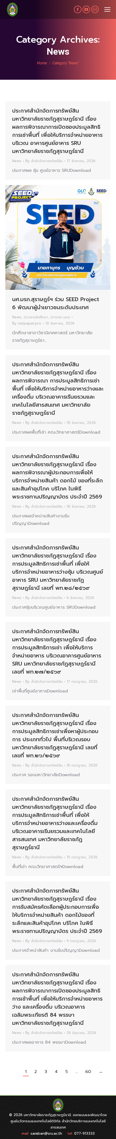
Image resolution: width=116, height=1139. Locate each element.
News (16, 160)
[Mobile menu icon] (107, 9)
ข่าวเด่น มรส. (60, 317)
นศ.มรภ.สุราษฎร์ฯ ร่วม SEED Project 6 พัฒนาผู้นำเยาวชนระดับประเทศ (55, 303)
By (44, 160)
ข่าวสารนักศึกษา (36, 317)
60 (88, 1071)
